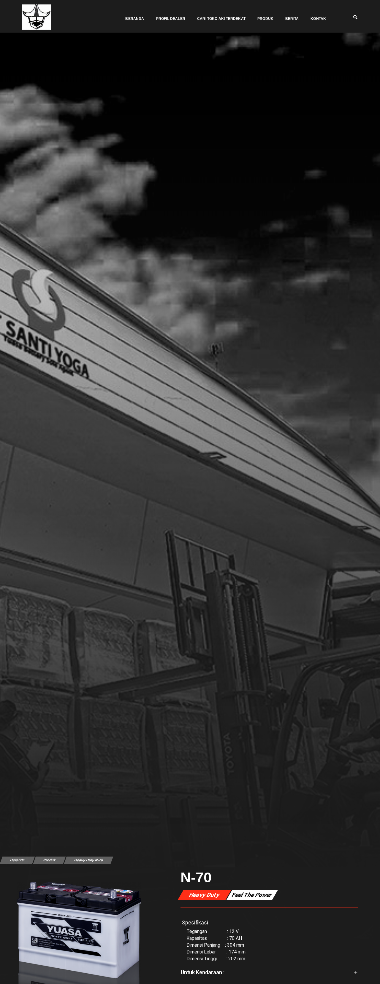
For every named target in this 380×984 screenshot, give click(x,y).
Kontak (318, 19)
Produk (265, 19)
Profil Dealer (170, 19)
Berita (292, 19)
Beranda (134, 19)
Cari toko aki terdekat (221, 19)
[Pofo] (36, 17)
